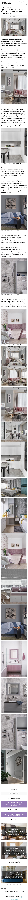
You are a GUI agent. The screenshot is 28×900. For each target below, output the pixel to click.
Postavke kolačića (14, 899)
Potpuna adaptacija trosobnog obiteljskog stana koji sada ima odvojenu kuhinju (14, 832)
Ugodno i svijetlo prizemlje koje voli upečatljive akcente (14, 815)
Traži (26, 4)
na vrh (25, 888)
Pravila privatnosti (8, 897)
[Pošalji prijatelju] (18, 17)
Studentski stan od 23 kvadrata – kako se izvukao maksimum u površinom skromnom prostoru (14, 851)
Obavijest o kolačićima (19, 897)
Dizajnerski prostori (6, 7)
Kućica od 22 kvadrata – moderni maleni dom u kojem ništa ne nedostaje (14, 804)
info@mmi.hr (21, 895)
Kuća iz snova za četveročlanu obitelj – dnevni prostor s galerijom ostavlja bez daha (14, 876)
